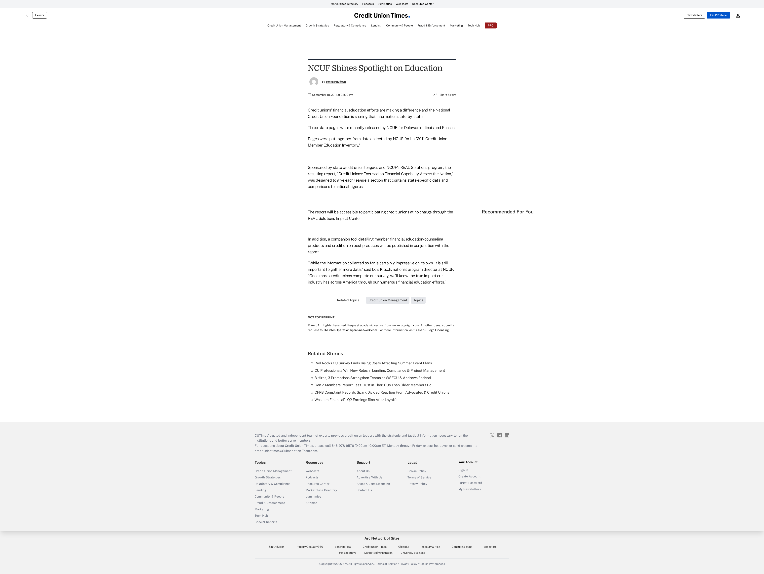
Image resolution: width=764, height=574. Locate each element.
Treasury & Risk (430, 546)
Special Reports (266, 522)
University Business (413, 552)
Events (39, 15)
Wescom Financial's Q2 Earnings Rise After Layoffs (356, 400)
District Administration (378, 552)
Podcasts (368, 3)
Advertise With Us (369, 477)
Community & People (269, 496)
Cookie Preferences (432, 563)
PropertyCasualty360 (309, 546)
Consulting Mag (462, 546)
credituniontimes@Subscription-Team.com (286, 451)
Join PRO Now (718, 15)
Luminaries (385, 3)
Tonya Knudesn (336, 81)
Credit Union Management (273, 471)
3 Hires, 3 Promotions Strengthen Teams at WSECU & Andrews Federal (373, 378)
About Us (363, 471)
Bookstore (490, 546)
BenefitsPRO (343, 546)
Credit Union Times (375, 546)
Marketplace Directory (344, 3)
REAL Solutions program (421, 167)
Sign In (463, 470)
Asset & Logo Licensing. (432, 330)
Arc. (345, 563)
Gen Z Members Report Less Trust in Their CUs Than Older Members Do (373, 385)
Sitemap (311, 503)
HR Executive (347, 552)
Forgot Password (470, 482)
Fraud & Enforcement (270, 503)
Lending (260, 490)
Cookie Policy (416, 471)
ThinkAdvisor (275, 546)
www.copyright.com (405, 325)
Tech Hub (261, 515)
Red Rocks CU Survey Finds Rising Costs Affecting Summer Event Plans (373, 363)
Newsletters (694, 15)
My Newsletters (469, 489)
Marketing (262, 509)
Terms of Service (419, 477)
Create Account (469, 476)
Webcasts (402, 3)
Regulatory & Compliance (272, 483)
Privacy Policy (417, 483)
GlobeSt (403, 546)
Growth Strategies (268, 477)
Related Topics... (349, 300)
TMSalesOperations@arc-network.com (350, 330)
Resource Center (423, 3)
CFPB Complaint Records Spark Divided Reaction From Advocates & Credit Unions (382, 392)
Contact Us (364, 490)
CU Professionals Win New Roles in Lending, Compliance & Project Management (380, 370)
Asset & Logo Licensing (373, 483)
